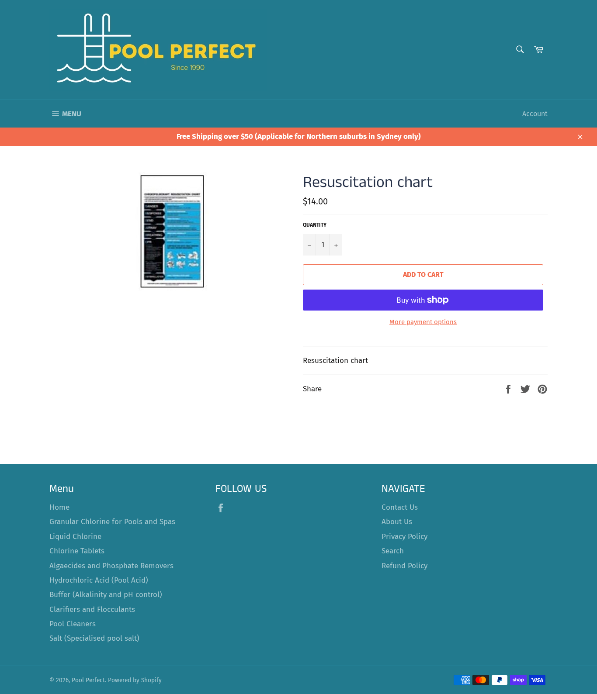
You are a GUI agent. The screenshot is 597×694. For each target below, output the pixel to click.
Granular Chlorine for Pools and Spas (112, 521)
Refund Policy (404, 565)
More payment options (423, 322)
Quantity (314, 225)
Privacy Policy (404, 536)
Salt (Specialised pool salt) (94, 638)
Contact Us (400, 507)
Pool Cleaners (72, 623)
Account (535, 114)
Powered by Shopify (135, 680)
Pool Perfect (88, 680)
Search (393, 551)
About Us (397, 521)
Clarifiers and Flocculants (92, 609)
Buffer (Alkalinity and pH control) (105, 594)
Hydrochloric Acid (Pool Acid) (98, 580)
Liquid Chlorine (75, 536)
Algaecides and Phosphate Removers (111, 565)
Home (59, 507)
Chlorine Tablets (76, 551)
